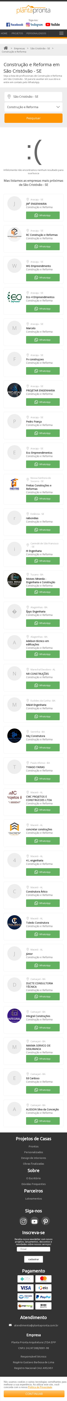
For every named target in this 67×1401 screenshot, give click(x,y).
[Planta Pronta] (33, 12)
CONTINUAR (34, 1394)
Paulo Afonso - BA (40, 762)
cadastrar (33, 1259)
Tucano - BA (37, 574)
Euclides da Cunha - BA (43, 700)
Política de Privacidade (40, 1387)
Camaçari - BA (38, 979)
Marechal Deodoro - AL (43, 669)
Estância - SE (37, 514)
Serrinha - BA (38, 731)
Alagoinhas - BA (39, 607)
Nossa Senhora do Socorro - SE (41, 479)
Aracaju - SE (37, 199)
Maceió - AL (37, 792)
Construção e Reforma (39, 207)
